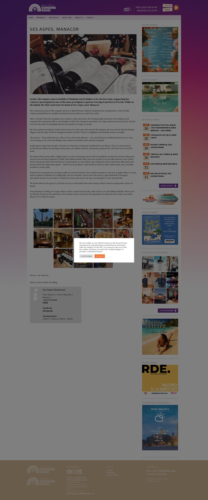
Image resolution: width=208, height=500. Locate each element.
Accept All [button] (99, 256)
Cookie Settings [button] (86, 256)
